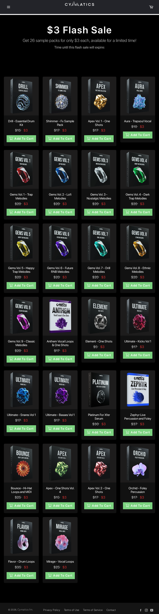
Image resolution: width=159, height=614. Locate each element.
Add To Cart (24, 138)
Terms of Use (71, 609)
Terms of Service (93, 609)
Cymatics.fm (25, 609)
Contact (111, 609)
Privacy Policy (51, 609)
